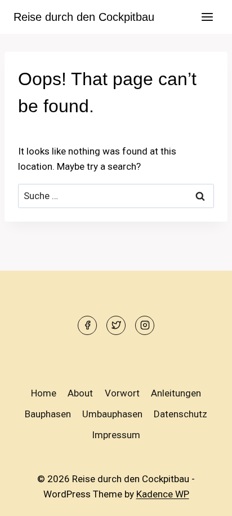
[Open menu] (206, 17)
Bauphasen (48, 414)
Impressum (116, 434)
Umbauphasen (112, 414)
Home (43, 393)
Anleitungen (176, 393)
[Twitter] (116, 325)
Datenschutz (180, 414)
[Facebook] (87, 325)
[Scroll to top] (203, 498)
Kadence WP (162, 494)
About (80, 393)
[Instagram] (144, 325)
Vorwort (122, 393)
